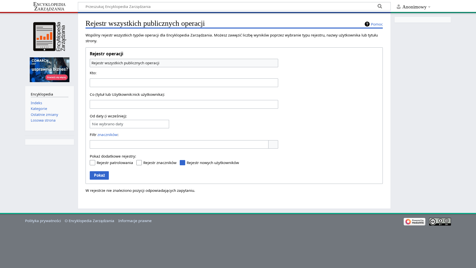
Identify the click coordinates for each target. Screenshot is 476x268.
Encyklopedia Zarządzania (49, 6)
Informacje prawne (135, 220)
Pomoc (377, 24)
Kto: (93, 72)
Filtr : (104, 134)
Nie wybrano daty (107, 124)
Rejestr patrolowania (115, 162)
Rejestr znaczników (160, 162)
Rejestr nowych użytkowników (213, 162)
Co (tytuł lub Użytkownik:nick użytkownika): (127, 94)
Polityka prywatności (43, 220)
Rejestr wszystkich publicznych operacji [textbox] (125, 62)
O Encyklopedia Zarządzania (89, 220)
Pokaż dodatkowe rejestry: (113, 156)
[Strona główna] (49, 36)
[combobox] (184, 63)
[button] (273, 144)
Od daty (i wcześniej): (108, 115)
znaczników (107, 134)
